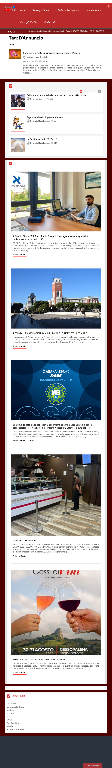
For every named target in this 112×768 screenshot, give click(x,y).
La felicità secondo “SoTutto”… (43, 139)
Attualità (22, 255)
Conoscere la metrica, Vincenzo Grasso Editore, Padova (51, 52)
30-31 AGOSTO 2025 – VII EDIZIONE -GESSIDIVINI (39, 659)
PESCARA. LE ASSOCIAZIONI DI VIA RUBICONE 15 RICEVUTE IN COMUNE (50, 333)
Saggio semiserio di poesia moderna (45, 117)
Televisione (32, 441)
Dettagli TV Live (29, 22)
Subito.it (10, 713)
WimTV (10, 720)
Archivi (16, 255)
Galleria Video (93, 9)
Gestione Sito (13, 723)
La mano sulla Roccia (15, 707)
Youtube (10, 710)
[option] (58, 31)
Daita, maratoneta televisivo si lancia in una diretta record (56, 95)
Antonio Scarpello (39, 99)
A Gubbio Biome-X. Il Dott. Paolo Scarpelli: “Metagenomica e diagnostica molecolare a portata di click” (50, 238)
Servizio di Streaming (15, 729)
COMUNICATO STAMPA (58, 31)
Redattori (49, 22)
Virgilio (10, 726)
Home (23, 9)
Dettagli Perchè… (42, 9)
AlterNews (11, 703)
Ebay (9, 716)
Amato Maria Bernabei (38, 57)
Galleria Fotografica (68, 9)
